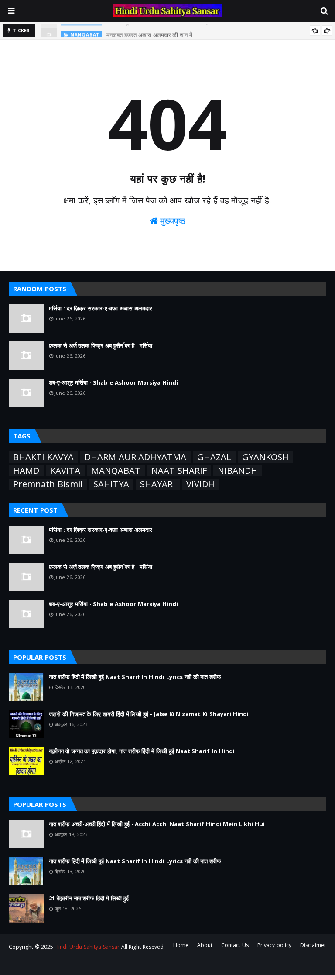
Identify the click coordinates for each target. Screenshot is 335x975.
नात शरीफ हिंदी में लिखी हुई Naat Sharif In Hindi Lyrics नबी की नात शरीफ (135, 677)
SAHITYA (111, 484)
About (204, 945)
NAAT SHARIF (179, 470)
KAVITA (65, 470)
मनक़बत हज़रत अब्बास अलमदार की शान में (149, 31)
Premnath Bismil (47, 484)
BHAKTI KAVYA (43, 457)
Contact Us (235, 945)
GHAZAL (214, 457)
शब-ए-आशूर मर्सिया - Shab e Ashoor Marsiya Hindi (113, 382)
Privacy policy (274, 945)
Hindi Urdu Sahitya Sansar (87, 947)
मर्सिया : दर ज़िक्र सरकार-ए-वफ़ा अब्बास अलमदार (100, 308)
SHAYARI (157, 484)
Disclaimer (313, 945)
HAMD (26, 470)
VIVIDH (200, 484)
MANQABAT (115, 470)
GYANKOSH (265, 457)
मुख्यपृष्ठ (172, 221)
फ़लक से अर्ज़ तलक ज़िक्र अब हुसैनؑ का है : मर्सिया (100, 345)
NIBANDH (237, 470)
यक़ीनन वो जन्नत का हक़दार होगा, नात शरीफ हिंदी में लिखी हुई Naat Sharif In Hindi (142, 751)
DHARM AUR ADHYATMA (136, 457)
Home (180, 945)
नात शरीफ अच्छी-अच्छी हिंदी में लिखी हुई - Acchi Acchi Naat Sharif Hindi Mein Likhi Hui (157, 824)
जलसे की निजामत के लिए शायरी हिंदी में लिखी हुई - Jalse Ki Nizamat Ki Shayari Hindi (149, 714)
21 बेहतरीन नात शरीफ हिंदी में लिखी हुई (89, 898)
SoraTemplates (57, 963)
